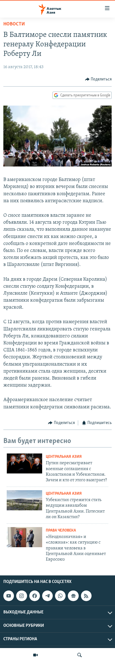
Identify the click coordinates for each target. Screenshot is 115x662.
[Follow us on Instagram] (21, 595)
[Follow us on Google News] (73, 595)
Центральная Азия (64, 457)
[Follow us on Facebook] (34, 595)
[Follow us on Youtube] (8, 595)
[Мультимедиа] (35, 655)
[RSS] (86, 595)
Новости (14, 24)
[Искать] (79, 655)
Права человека (61, 530)
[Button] (98, 79)
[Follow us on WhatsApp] (60, 595)
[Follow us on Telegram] (47, 595)
